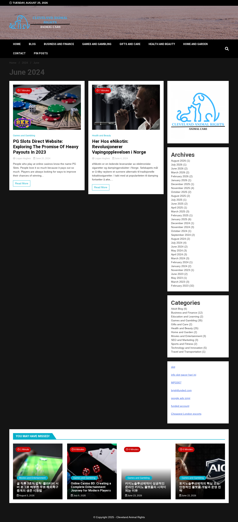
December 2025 (180, 184)
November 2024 (180, 227)
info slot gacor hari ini (183, 374)
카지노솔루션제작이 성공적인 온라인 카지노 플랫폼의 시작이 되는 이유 (145, 487)
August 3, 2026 (26, 495)
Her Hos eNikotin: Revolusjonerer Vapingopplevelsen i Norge (119, 147)
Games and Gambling (96, 44)
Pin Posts (41, 53)
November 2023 (180, 270)
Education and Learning (185, 316)
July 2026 (176, 164)
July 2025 (176, 199)
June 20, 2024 (42, 158)
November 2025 (180, 188)
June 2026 (177, 168)
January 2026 (179, 180)
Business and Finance (59, 44)
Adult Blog (177, 308)
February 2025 (180, 215)
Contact (19, 53)
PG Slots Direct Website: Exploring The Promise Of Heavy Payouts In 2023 (45, 147)
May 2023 (177, 277)
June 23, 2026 (134, 495)
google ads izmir (180, 398)
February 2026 (180, 176)
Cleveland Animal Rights (130, 517)
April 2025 (177, 207)
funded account (180, 405)
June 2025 (177, 203)
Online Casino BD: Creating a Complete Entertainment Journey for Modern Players (91, 487)
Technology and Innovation (187, 347)
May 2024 (177, 250)
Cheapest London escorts (186, 413)
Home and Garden (195, 44)
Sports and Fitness (182, 343)
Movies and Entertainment (186, 336)
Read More (21, 183)
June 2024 (177, 246)
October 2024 (179, 230)
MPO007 (176, 382)
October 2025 (179, 191)
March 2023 (178, 281)
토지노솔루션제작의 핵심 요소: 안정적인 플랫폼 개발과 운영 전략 (200, 487)
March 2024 (178, 258)
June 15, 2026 (188, 495)
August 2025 (178, 195)
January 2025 (179, 219)
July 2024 (176, 242)
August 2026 (178, 160)
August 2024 (178, 238)
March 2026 (178, 172)
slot (173, 366)
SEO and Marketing (182, 339)
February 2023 (180, 285)
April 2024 (177, 254)
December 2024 (180, 223)
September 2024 (181, 234)
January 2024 (179, 266)
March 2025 (178, 211)
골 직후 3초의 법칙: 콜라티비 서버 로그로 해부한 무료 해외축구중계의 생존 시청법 (38, 487)
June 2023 (177, 273)
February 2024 (180, 262)
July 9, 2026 (79, 495)
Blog (32, 44)
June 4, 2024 (121, 158)
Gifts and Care (130, 44)
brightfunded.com (181, 390)
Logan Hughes (23, 158)
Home (17, 44)
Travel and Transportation (186, 351)
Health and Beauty (162, 44)
